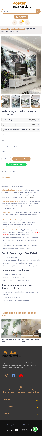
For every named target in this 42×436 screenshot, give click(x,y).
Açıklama (5, 177)
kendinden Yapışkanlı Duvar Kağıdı (16, 130)
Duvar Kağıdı (9, 120)
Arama (38, 11)
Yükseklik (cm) (6, 141)
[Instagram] (6, 376)
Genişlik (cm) (6, 135)
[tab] (5, 178)
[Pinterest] (21, 376)
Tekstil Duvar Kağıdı (11, 125)
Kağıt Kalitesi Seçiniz (7, 114)
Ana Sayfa (5, 29)
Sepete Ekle (23, 159)
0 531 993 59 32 (29, 197)
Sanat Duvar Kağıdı (18, 29)
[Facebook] (13, 376)
